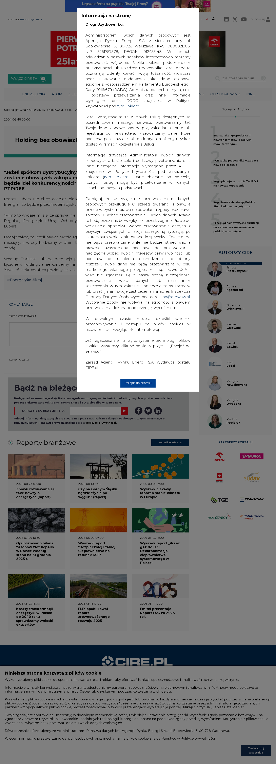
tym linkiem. (128, 106)
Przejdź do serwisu (138, 383)
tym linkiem (116, 177)
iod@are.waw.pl (176, 297)
